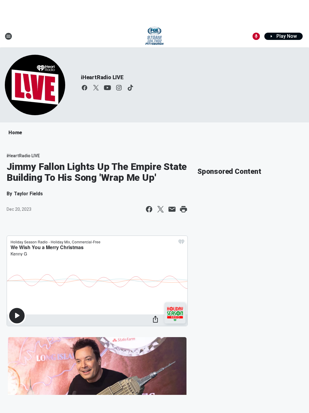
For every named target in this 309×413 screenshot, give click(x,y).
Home (15, 132)
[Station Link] (154, 36)
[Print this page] (183, 209)
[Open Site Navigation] (8, 36)
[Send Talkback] (256, 36)
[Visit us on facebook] (84, 87)
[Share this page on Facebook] (149, 209)
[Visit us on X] (96, 87)
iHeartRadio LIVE (102, 77)
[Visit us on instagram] (119, 87)
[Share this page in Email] (172, 209)
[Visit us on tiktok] (130, 87)
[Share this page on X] (160, 209)
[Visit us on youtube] (107, 87)
